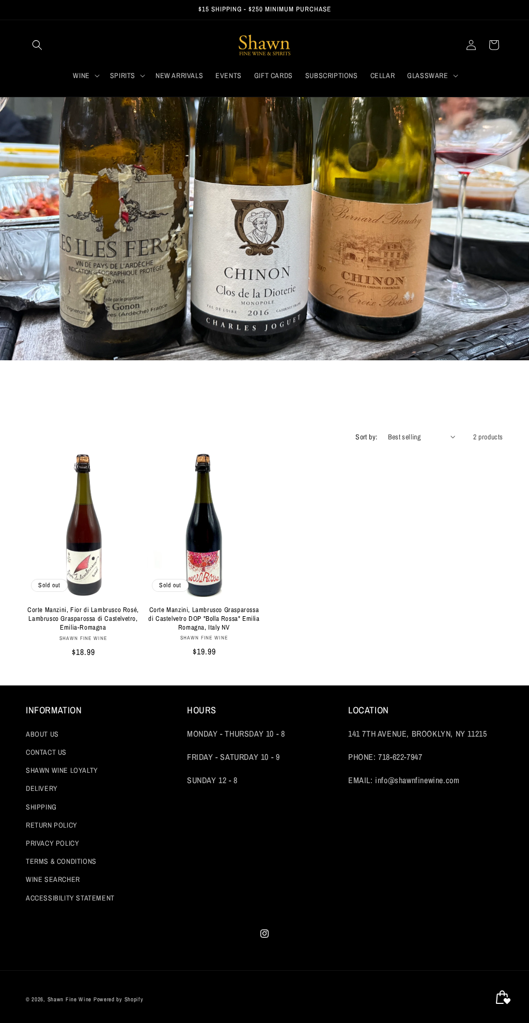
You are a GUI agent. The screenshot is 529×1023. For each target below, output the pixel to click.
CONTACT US (46, 752)
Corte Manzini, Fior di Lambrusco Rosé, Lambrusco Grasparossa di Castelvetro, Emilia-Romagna (83, 619)
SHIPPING (41, 807)
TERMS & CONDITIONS (61, 861)
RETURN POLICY (51, 825)
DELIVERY (42, 788)
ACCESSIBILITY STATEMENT (70, 898)
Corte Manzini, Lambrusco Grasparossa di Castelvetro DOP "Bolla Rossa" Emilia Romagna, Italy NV (203, 619)
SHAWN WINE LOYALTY (62, 770)
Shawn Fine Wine (70, 999)
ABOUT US (42, 734)
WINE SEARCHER (53, 879)
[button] (37, 45)
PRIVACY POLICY (52, 843)
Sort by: (366, 436)
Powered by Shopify (119, 999)
